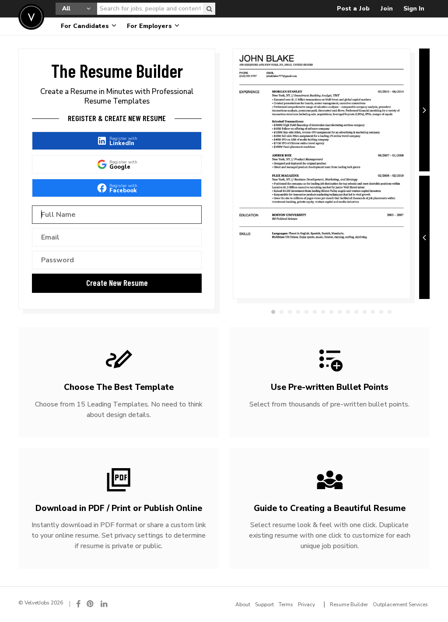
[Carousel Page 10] (348, 312)
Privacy (306, 604)
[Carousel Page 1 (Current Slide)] (273, 312)
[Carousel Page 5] (306, 312)
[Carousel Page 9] (340, 312)
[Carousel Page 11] (356, 312)
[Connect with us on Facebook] (78, 603)
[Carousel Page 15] (390, 312)
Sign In (413, 8)
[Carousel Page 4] (298, 312)
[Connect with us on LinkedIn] (104, 603)
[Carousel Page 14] (381, 312)
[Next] (424, 110)
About (242, 604)
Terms (286, 604)
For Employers (150, 26)
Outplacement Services (400, 604)
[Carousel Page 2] (282, 312)
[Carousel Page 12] (365, 312)
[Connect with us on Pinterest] (90, 603)
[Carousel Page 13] (373, 312)
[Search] (209, 9)
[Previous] (424, 237)
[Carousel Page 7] (323, 312)
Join (386, 8)
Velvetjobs (31, 17)
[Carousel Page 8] (331, 312)
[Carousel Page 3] (290, 312)
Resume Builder (349, 604)
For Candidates (86, 26)
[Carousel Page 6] (315, 312)
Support (264, 604)
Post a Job (353, 8)
